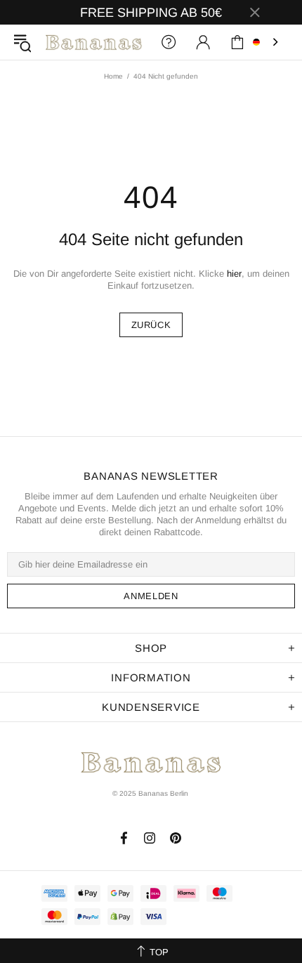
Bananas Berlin (94, 42)
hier (234, 273)
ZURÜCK (151, 325)
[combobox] (267, 42)
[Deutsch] (267, 42)
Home (113, 76)
